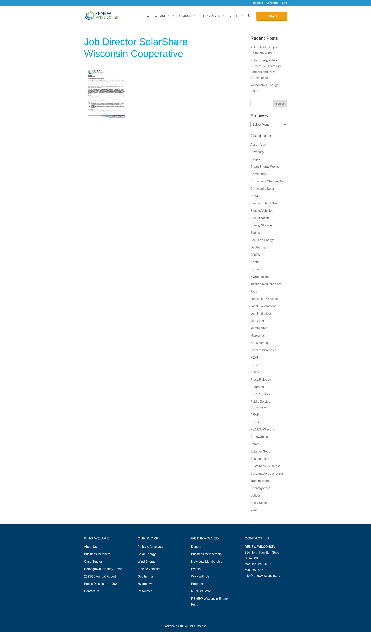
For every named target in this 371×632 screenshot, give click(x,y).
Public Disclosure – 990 (100, 583)
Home (254, 269)
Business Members (97, 554)
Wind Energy (146, 561)
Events (233, 15)
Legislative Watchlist (264, 298)
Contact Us (91, 591)
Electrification (259, 218)
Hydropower (146, 583)
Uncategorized (260, 488)
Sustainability (259, 458)
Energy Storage (261, 225)
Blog (284, 3)
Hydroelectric (259, 276)
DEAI (254, 196)
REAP (254, 414)
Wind (254, 510)
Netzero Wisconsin (263, 350)
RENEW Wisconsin (263, 429)
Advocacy (257, 152)
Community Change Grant (268, 181)
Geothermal (258, 247)
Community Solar (262, 188)
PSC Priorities (260, 394)
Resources (257, 3)
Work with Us (200, 576)
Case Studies (93, 561)
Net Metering (259, 342)
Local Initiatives (261, 313)
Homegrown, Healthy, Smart (103, 569)
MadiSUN (257, 320)
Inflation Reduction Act (265, 284)
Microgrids (257, 335)
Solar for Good (260, 451)
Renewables (259, 436)
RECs (254, 422)
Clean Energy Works (264, 166)
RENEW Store (201, 591)
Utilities (255, 495)
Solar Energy (147, 554)
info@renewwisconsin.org (262, 575)
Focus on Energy (262, 240)
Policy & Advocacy (150, 546)
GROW (255, 254)
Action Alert (258, 144)
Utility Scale (258, 502)
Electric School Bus (263, 203)
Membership (258, 328)
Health (255, 262)
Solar (254, 444)
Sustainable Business (265, 466)
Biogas (255, 159)
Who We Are (156, 15)
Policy (254, 372)
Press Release (260, 379)
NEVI (254, 357)
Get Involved (209, 15)
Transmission (259, 480)
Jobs (253, 291)
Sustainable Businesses (267, 473)
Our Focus (182, 15)
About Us (90, 546)
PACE (254, 365)
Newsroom (272, 3)
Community (258, 174)
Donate (271, 16)
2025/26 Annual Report (100, 576)
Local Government (263, 306)
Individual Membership (206, 561)
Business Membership (206, 554)
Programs (257, 387)
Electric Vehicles (261, 210)
